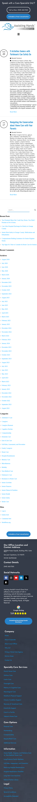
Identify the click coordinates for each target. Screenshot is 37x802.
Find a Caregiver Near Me (22, 69)
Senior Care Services (27, 166)
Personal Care (8, 726)
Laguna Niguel (19, 74)
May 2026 (5, 271)
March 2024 (5, 336)
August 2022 (5, 408)
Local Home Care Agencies (23, 76)
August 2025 (5, 297)
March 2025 (5, 317)
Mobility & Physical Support (13, 696)
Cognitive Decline (7, 429)
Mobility (4, 467)
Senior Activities (7, 482)
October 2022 (6, 400)
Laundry (32, 154)
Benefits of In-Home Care (17, 138)
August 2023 (5, 362)
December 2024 (6, 328)
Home (7, 635)
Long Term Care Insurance (12, 776)
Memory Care (6, 459)
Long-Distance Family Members (13, 759)
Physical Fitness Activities (27, 79)
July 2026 (5, 263)
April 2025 (5, 313)
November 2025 (6, 286)
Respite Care (20, 162)
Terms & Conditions (10, 792)
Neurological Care (10, 692)
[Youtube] (16, 577)
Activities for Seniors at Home (20, 60)
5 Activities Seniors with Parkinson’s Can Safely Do (20, 52)
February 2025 (6, 320)
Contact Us (8, 660)
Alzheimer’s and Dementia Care (22, 136)
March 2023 (5, 381)
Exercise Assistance (15, 66)
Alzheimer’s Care (7, 418)
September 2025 (6, 294)
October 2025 (6, 290)
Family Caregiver (7, 448)
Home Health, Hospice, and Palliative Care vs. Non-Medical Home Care (17, 754)
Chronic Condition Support (12, 700)
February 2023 (6, 385)
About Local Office (11, 644)
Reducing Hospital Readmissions (14, 767)
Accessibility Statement (11, 796)
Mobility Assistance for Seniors (25, 78)
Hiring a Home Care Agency (14, 652)
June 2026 (5, 267)
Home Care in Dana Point (23, 71)
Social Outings (14, 167)
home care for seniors (26, 148)
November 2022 (6, 397)
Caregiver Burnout (7, 425)
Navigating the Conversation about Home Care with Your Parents (21, 125)
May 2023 (5, 374)
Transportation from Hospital (18, 171)
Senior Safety (6, 498)
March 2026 (5, 275)
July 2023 (5, 366)
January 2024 (6, 343)
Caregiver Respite (14, 143)
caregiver (17, 141)
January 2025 (6, 324)
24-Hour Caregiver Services (19, 135)
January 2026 (6, 278)
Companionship (6, 433)
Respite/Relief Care (10, 739)
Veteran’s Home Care (10, 716)
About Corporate (10, 640)
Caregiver (5, 421)
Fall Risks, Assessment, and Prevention (13, 444)
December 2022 (6, 393)
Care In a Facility (9, 712)
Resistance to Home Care (9, 479)
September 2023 (6, 358)
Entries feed (5, 515)
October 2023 (6, 355)
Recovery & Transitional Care (13, 704)
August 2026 (5, 259)
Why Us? (8, 648)
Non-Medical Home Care (22, 157)
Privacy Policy (8, 788)
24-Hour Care (8, 675)
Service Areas (9, 656)
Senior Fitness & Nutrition (9, 490)
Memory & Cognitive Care (12, 688)
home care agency (14, 148)
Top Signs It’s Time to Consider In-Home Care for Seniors (19, 244)
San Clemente (26, 81)
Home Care (5, 452)
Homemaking (8, 730)
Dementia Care (6, 437)
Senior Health (6, 494)
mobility (12, 157)
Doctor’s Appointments (26, 143)
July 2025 (5, 301)
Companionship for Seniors (17, 64)
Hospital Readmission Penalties (13, 771)
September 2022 (6, 404)
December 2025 (6, 282)
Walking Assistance (23, 176)
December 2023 (6, 347)
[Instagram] (11, 577)
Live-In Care (7, 679)
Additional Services (10, 743)
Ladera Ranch (17, 72)
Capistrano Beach (28, 62)
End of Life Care (7, 440)
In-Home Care (14, 152)
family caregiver (19, 67)
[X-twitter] (26, 577)
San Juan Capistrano (27, 83)
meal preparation (29, 155)
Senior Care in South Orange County (20, 84)
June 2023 (5, 370)
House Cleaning (29, 150)
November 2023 (6, 351)
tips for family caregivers (25, 86)
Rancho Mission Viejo (16, 81)
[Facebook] (6, 577)
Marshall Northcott (16, 58)
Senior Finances (6, 486)
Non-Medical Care (7, 471)
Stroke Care (5, 501)
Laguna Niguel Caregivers (22, 154)
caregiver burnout (25, 141)
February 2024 (6, 339)
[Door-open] (6, 582)
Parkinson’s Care (14, 79)
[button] (18, 34)
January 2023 (6, 389)
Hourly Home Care (10, 671)
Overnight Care (9, 683)
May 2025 (5, 309)
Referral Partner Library (11, 780)
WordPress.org (6, 522)
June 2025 (5, 305)
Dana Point (28, 64)
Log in (4, 511)
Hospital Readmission (8, 456)
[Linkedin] (21, 577)
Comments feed (6, 518)
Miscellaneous (6, 463)
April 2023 (5, 378)
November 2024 (6, 332)
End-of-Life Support (10, 708)
